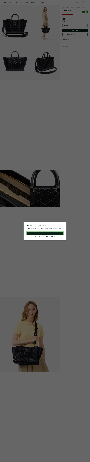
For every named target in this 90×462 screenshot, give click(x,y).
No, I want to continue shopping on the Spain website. (45, 236)
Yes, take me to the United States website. (45, 233)
